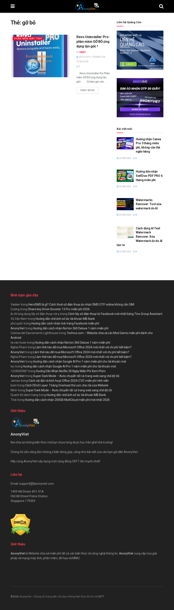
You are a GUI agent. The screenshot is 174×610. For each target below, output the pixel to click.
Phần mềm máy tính (28, 38)
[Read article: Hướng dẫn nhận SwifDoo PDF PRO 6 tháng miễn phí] (125, 176)
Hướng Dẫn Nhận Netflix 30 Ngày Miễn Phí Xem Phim (71, 371)
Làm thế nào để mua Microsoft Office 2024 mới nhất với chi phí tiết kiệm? (83, 347)
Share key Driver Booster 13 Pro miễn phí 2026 (59, 309)
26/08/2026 (125, 158)
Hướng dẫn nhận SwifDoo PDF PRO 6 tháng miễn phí (149, 175)
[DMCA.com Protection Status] (20, 524)
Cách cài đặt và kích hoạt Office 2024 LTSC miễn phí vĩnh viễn (68, 380)
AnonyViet (18, 328)
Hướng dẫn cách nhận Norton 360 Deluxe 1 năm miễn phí (70, 328)
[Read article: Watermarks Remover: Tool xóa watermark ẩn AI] (125, 204)
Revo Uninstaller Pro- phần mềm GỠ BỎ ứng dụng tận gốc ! (92, 42)
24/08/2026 (125, 215)
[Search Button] (161, 6)
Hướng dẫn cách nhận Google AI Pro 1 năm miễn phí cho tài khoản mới (79, 361)
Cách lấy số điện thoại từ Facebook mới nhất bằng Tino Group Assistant (115, 314)
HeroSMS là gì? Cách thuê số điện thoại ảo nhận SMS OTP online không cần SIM (81, 304)
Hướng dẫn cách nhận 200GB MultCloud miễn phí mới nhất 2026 (67, 399)
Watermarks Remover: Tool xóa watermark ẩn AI (148, 204)
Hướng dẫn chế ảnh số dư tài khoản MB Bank (65, 318)
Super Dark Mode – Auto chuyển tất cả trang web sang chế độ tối (76, 376)
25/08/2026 (125, 186)
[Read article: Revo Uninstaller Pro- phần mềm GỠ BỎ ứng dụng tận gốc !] (40, 56)
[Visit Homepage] (87, 6)
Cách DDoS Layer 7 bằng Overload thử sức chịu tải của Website (66, 385)
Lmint (82, 52)
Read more (89, 90)
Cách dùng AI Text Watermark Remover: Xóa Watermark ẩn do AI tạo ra (139, 237)
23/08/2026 (125, 251)
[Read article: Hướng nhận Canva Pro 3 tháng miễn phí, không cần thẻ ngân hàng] (125, 143)
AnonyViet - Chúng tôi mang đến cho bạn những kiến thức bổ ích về (58, 596)
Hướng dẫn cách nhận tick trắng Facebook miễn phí (65, 323)
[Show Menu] (13, 6)
